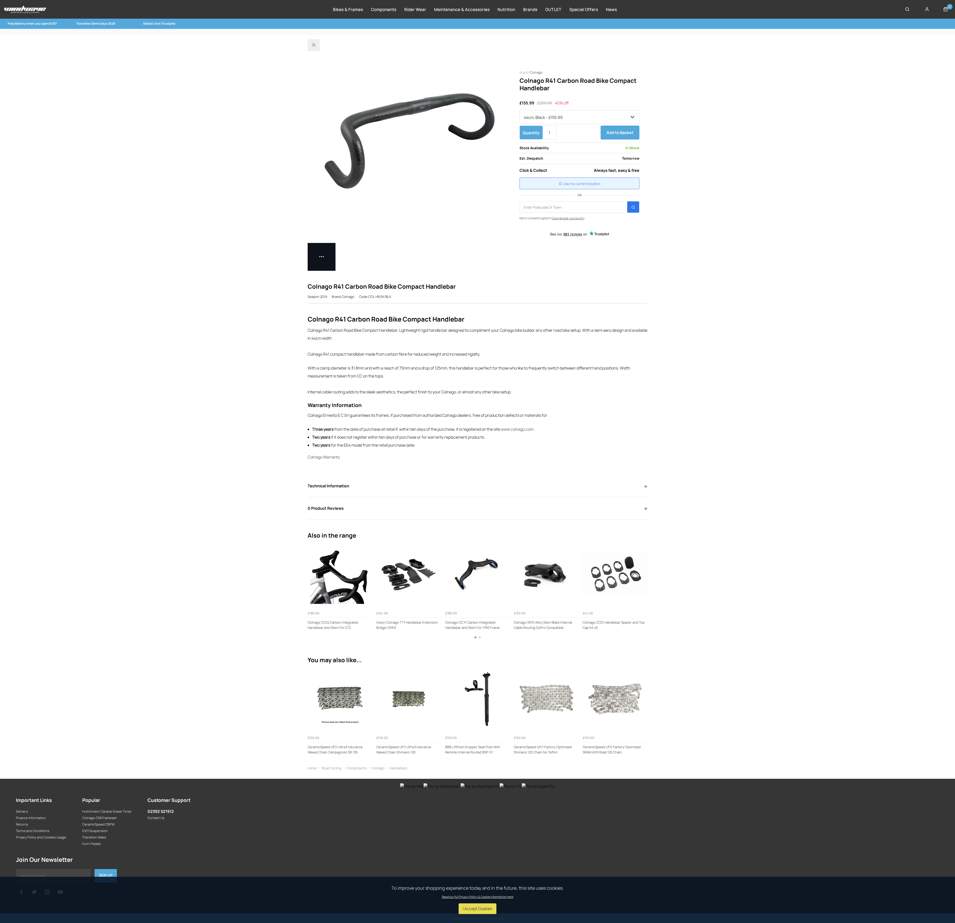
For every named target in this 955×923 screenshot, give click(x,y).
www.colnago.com (517, 429)
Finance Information (31, 818)
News (611, 9)
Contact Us (155, 818)
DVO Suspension (95, 831)
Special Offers (584, 9)
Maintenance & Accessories (462, 9)
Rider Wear (415, 9)
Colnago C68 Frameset (99, 818)
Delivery (22, 811)
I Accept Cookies (477, 908)
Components (383, 9)
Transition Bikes (94, 837)
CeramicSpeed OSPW (98, 824)
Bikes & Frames (348, 9)
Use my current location (581, 183)
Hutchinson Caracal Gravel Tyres (106, 811)
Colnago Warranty (324, 457)
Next (642, 593)
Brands (530, 9)
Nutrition (506, 9)
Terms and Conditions (32, 831)
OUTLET (553, 9)
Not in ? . (552, 218)
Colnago (536, 72)
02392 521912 (160, 811)
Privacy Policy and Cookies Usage (41, 837)
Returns (22, 824)
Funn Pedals (91, 843)
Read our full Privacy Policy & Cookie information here (477, 896)
